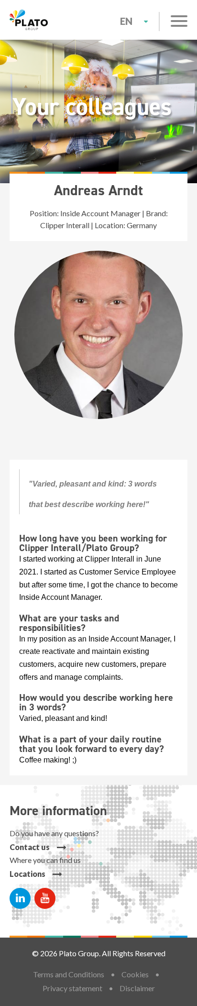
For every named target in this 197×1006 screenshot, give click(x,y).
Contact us (30, 846)
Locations (27, 873)
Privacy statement (72, 988)
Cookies (135, 974)
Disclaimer (137, 988)
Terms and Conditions (68, 974)
